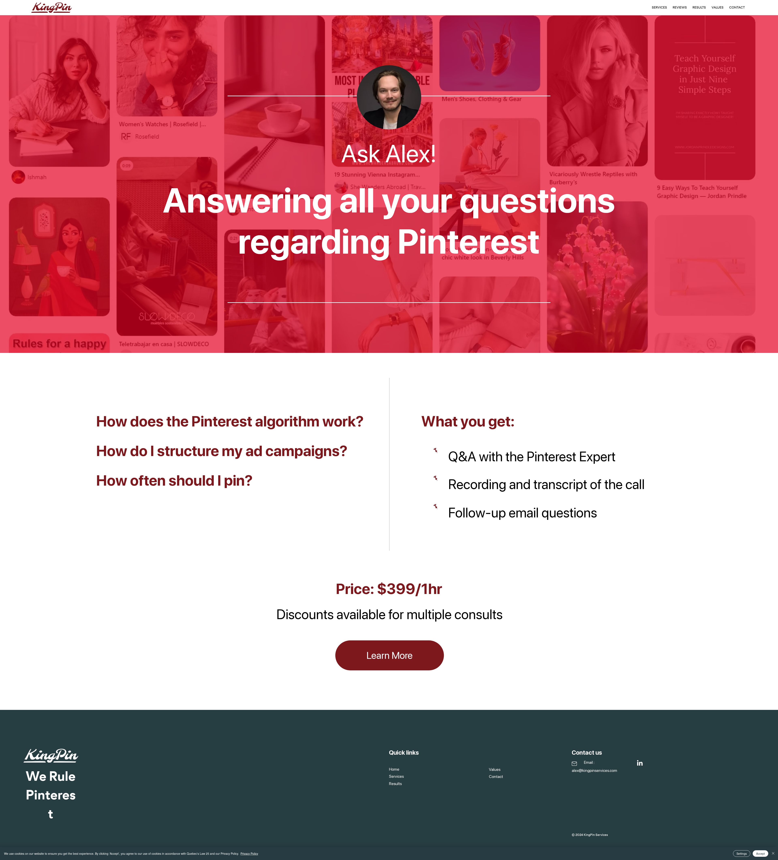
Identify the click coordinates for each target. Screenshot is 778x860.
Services (396, 776)
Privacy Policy (249, 853)
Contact (496, 776)
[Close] (773, 853)
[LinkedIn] (639, 763)
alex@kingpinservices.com (594, 770)
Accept (760, 853)
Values (494, 769)
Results (395, 783)
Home (394, 769)
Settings (741, 853)
